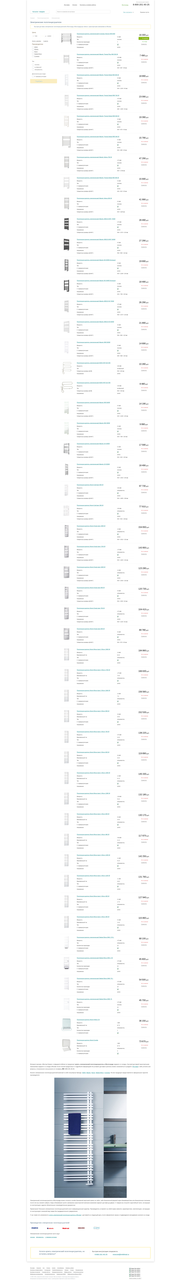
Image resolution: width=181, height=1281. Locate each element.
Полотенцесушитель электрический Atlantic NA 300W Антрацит (96, 280)
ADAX (36, 47)
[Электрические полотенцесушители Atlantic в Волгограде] (50, 1228)
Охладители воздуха (50, 1274)
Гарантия (38, 1268)
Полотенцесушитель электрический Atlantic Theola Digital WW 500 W (98, 116)
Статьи (72, 1270)
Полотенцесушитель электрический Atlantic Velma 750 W (94, 157)
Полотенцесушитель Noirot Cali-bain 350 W (90, 505)
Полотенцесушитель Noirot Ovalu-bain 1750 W (91, 546)
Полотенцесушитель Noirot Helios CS (88, 1019)
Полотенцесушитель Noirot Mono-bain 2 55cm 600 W (93, 752)
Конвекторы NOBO (61, 1274)
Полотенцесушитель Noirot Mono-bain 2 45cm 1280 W (93, 793)
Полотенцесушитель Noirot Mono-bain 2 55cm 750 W (93, 731)
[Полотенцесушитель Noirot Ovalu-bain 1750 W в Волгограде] (66, 546)
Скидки (53, 1268)
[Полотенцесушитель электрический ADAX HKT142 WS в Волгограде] (66, 382)
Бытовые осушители (35, 1272)
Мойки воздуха (67, 1272)
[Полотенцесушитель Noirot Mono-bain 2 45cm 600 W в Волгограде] (66, 813)
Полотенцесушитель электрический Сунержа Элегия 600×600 (96, 33)
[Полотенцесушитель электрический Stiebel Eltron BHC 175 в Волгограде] (66, 957)
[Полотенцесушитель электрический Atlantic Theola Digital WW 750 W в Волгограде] (66, 95)
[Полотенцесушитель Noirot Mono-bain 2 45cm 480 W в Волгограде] (66, 834)
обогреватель (40, 1237)
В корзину (145, 38)
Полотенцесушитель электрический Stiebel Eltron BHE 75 (94, 999)
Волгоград (125, 5)
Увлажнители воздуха (57, 1272)
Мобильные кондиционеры (36, 1274)
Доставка (67, 5)
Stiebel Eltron (38, 54)
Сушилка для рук (46, 1272)
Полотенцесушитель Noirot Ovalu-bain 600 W (91, 629)
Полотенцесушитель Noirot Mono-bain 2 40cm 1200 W (93, 855)
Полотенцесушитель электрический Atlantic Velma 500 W (94, 198)
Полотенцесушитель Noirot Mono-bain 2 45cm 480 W (93, 834)
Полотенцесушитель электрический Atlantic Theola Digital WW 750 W (98, 95)
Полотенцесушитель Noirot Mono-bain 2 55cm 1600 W (93, 690)
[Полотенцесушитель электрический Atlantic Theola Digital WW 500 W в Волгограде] (66, 116)
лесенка (32, 1237)
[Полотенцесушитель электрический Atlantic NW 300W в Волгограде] (66, 423)
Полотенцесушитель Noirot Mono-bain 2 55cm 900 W (93, 711)
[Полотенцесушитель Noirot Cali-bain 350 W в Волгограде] (66, 505)
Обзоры (66, 1270)
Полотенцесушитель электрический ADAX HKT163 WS (93, 363)
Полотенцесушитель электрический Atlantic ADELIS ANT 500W (96, 239)
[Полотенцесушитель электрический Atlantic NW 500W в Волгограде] (66, 402)
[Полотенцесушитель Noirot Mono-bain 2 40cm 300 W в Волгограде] (66, 916)
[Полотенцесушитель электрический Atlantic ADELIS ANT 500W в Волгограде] (66, 239)
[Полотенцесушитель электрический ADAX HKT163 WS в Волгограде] (66, 362)
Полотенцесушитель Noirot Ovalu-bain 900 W (91, 587)
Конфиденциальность (57, 1270)
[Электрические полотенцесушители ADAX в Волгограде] (35, 1228)
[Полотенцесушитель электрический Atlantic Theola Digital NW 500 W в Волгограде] (66, 74)
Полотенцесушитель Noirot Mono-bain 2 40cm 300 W (93, 916)
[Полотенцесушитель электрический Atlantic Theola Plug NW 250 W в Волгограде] (66, 54)
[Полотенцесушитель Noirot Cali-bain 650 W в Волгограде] (66, 484)
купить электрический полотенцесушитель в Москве (65, 1215)
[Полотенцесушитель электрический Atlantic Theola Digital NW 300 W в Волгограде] (66, 177)
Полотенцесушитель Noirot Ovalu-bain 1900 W (91, 526)
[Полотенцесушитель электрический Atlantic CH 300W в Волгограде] (66, 443)
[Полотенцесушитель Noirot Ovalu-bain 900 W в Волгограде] (67, 587)
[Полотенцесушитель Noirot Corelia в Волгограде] (66, 1040)
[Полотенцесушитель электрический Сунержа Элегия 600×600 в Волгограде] (66, 33)
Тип (33, 61)
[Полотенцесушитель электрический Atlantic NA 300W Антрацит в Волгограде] (66, 280)
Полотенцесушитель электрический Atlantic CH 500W (93, 464)
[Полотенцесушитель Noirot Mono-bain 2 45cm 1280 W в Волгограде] (66, 793)
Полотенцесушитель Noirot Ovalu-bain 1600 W (91, 567)
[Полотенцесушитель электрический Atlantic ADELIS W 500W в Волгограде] (66, 321)
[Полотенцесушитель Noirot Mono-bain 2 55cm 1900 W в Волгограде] (66, 649)
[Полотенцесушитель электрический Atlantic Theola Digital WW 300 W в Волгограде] (66, 136)
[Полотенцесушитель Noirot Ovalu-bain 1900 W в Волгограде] (67, 525)
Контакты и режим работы (88, 5)
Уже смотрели (127, 12)
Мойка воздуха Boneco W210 (74, 1274)
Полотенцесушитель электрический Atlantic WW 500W (93, 342)
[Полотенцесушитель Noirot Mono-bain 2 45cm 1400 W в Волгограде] (66, 772)
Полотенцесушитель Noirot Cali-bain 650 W (90, 485)
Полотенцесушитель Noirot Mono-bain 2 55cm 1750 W (93, 670)
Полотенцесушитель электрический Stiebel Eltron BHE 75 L (95, 978)
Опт (44, 1268)
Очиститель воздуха (78, 1272)
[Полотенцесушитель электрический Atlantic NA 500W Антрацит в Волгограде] (66, 260)
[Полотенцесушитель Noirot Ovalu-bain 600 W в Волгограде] (66, 628)
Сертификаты (60, 1268)
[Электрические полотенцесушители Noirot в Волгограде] (66, 1228)
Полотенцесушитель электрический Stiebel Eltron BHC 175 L (95, 937)
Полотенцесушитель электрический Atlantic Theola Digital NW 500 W (98, 75)
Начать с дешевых (36, 41)
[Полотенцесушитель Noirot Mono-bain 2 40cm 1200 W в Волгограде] (66, 855)
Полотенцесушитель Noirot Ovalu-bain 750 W (91, 608)
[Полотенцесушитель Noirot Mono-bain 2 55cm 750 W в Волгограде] (66, 731)
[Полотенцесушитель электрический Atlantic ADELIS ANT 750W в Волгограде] (66, 218)
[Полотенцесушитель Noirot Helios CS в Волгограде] (66, 1019)
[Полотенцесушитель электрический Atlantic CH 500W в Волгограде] (66, 464)
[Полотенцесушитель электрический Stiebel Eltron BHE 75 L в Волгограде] (66, 978)
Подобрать (38, 81)
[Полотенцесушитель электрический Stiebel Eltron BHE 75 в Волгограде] (66, 999)
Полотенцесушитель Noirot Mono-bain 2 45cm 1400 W (93, 773)
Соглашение (47, 1270)
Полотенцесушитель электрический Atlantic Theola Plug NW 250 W (97, 54)
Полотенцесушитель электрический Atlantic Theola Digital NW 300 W (98, 177)
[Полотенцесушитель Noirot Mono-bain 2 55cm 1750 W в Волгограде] (66, 669)
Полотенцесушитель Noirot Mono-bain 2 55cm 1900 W (93, 649)
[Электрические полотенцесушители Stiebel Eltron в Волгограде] (81, 1228)
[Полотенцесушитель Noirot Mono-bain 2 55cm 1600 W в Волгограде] (66, 690)
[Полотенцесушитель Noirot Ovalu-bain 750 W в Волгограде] (66, 608)
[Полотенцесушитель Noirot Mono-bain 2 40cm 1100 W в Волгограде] (66, 875)
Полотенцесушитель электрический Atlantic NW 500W (93, 402)
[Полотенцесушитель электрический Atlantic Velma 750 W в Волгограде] (66, 157)
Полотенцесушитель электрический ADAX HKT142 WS (93, 382)
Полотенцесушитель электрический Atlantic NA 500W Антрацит (96, 260)
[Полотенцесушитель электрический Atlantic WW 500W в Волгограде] (66, 342)
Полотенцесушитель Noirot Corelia (87, 1040)
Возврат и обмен (70, 1268)
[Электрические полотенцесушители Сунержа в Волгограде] (96, 1228)
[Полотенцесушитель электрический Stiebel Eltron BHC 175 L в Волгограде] (66, 937)
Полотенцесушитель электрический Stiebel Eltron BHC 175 (95, 958)
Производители (79, 1270)
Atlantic (36, 49)
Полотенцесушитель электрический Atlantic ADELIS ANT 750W (96, 219)
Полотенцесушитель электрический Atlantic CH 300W (93, 443)
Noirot (36, 51)
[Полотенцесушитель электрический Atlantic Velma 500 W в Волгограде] (66, 198)
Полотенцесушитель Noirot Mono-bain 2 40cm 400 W (93, 896)
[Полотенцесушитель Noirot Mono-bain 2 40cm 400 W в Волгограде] (66, 896)
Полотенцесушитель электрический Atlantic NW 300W (93, 423)
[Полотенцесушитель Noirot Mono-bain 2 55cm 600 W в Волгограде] (66, 752)
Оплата (74, 5)
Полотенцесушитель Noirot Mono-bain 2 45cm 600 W (93, 814)
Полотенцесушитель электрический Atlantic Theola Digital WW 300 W (98, 136)
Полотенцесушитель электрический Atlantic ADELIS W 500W (95, 321)
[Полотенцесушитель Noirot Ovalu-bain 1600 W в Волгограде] (66, 567)
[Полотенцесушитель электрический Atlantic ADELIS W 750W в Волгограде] (66, 301)
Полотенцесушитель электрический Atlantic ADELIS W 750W (95, 301)
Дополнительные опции (38, 74)
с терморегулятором (51, 1237)
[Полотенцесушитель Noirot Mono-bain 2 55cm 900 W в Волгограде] (66, 711)
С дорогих (45, 41)
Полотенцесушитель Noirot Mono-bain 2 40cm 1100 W (93, 875)
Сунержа (36, 56)
